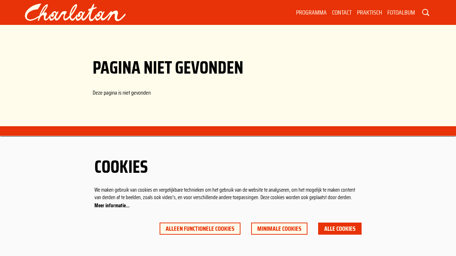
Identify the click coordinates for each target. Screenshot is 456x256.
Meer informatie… (112, 205)
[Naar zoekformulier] (425, 12)
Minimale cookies (279, 229)
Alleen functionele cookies (200, 229)
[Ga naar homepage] (75, 12)
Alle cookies (340, 229)
